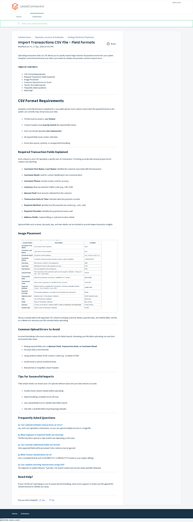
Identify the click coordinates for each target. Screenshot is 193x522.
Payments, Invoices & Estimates (49, 37)
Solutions (37, 16)
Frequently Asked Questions (35, 87)
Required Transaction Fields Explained (39, 77)
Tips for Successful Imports (35, 85)
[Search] (18, 24)
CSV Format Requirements (34, 74)
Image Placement (31, 79)
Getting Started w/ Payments (81, 37)
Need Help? (28, 90)
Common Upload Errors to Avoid (37, 82)
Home (19, 16)
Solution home (25, 37)
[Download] (91, 228)
